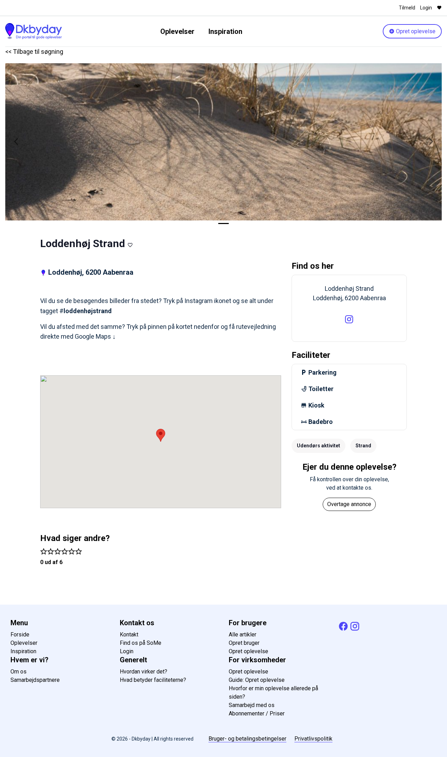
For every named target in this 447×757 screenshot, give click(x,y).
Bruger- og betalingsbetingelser (247, 738)
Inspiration (225, 31)
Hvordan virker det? (143, 671)
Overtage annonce (349, 504)
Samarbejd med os (251, 705)
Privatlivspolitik (313, 738)
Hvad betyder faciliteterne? (153, 680)
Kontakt (129, 634)
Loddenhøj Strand (82, 243)
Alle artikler (242, 634)
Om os (18, 671)
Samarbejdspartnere (35, 680)
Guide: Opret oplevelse (257, 680)
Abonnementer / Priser (257, 713)
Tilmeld (407, 7)
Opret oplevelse (415, 31)
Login (426, 7)
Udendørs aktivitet (318, 445)
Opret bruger (244, 643)
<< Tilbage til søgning (34, 51)
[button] (16, 142)
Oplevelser (177, 31)
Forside (19, 634)
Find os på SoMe (140, 643)
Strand (363, 445)
